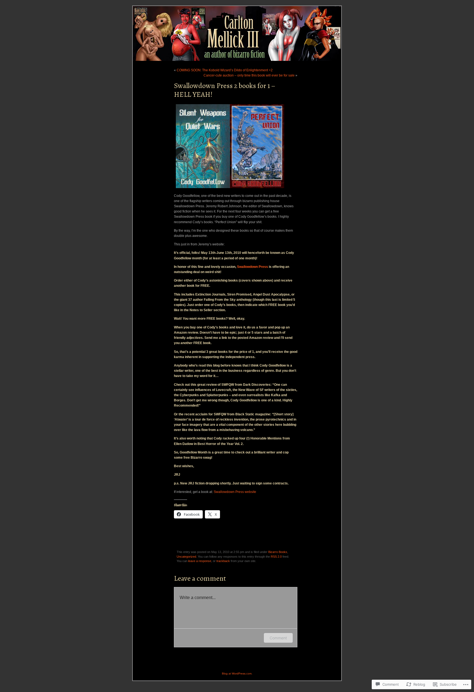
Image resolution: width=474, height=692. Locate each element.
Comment (278, 638)
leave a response (199, 561)
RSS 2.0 (276, 556)
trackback (223, 561)
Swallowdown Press (252, 267)
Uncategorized (186, 556)
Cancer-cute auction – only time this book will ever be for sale (249, 75)
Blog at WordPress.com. (237, 673)
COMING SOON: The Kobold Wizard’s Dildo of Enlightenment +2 (225, 70)
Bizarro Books (277, 552)
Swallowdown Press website (235, 492)
